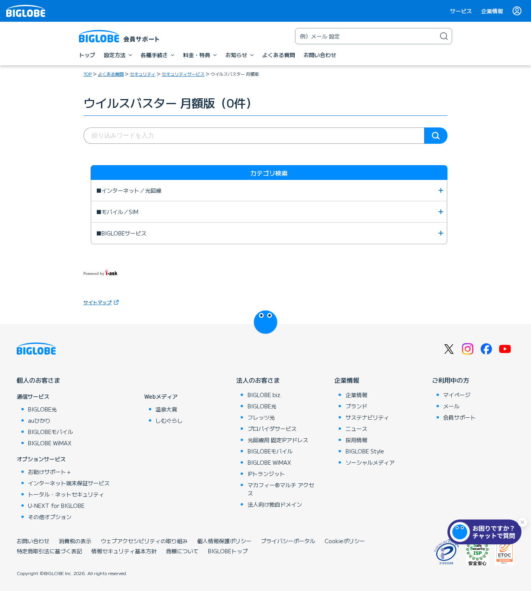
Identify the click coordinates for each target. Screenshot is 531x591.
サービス (461, 11)
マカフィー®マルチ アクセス (281, 489)
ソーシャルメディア (370, 462)
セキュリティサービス (183, 74)
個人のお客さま (38, 380)
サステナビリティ (367, 417)
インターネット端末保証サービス (69, 483)
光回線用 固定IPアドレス (278, 440)
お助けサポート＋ (50, 472)
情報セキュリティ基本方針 (124, 551)
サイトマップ (98, 302)
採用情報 (356, 440)
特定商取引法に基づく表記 (49, 551)
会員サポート (459, 417)
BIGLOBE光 (42, 409)
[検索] (444, 36)
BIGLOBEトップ (228, 551)
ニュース (356, 428)
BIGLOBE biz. (265, 395)
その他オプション (50, 517)
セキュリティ (142, 74)
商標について (182, 551)
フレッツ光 (261, 417)
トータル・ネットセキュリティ (66, 494)
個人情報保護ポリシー (224, 541)
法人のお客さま (258, 380)
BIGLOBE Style (365, 451)
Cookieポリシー (345, 541)
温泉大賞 (166, 409)
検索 (435, 135)
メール (451, 406)
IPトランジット (266, 474)
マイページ (456, 395)
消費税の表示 (75, 541)
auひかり (39, 420)
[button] (486, 532)
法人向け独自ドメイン (275, 504)
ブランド (356, 406)
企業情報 (492, 11)
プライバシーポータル (288, 541)
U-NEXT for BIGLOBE (56, 505)
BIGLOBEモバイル (50, 432)
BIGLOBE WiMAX (50, 443)
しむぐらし (169, 420)
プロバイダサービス (272, 428)
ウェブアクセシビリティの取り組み (144, 541)
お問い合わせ (33, 541)
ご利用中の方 (450, 380)
